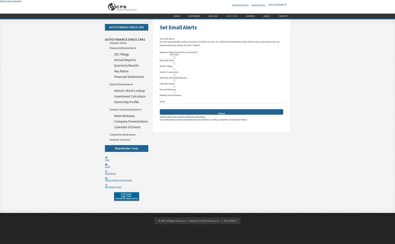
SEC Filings (121, 54)
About (266, 16)
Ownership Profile (126, 102)
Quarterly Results (126, 65)
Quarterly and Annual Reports (173, 78)
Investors (231, 16)
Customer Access (240, 5)
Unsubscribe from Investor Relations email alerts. (183, 116)
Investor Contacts (120, 139)
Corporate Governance (122, 134)
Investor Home (118, 43)
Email (162, 101)
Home (177, 16)
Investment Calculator (130, 96)
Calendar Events (167, 84)
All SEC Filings (166, 66)
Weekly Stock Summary (171, 95)
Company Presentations (131, 121)
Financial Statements (129, 77)
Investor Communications (124, 109)
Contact (283, 16)
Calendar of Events (127, 127)
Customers (194, 16)
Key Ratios (121, 71)
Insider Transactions (169, 72)
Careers (250, 16)
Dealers (213, 16)
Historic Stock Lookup (129, 91)
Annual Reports (125, 60)
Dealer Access (258, 5)
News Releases (124, 116)
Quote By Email (167, 60)
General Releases (168, 89)
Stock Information (120, 84)
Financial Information (122, 48)
